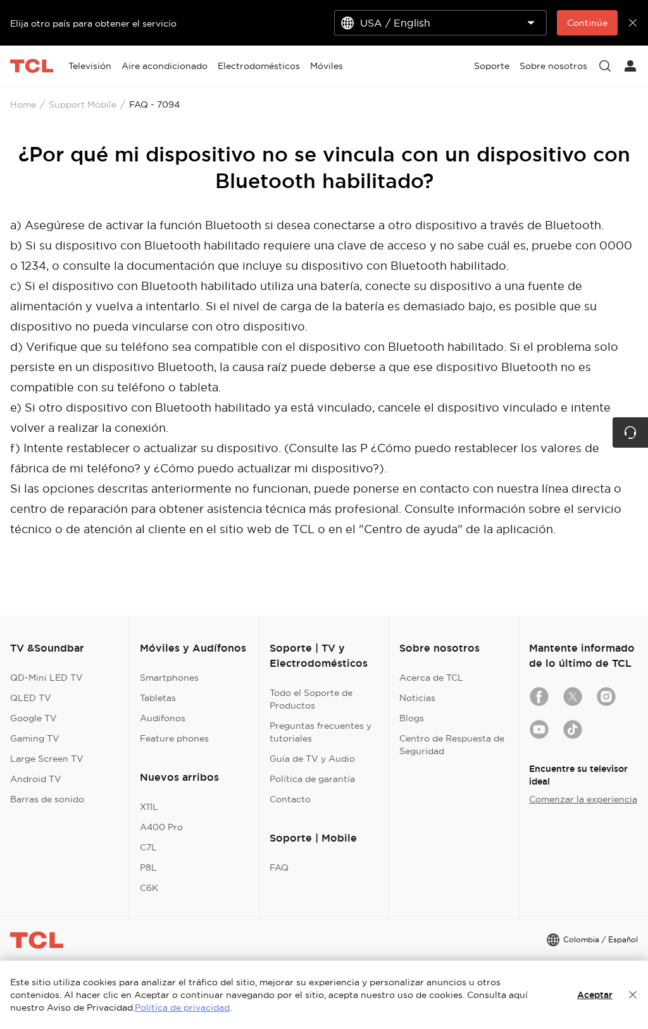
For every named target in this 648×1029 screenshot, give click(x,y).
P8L (148, 867)
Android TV (35, 779)
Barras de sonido (47, 799)
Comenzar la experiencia (583, 799)
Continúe (587, 22)
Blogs (411, 718)
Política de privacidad (182, 1007)
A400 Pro (161, 827)
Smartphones (169, 677)
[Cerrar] (632, 995)
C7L (148, 847)
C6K (149, 887)
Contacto (290, 799)
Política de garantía (312, 779)
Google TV (33, 718)
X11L (149, 806)
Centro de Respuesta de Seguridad (451, 745)
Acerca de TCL (431, 677)
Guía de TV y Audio (312, 758)
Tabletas (158, 698)
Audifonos (162, 718)
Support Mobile (82, 104)
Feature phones (174, 738)
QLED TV (30, 698)
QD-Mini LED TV (46, 677)
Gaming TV (34, 738)
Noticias (417, 698)
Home (23, 104)
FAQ (279, 867)
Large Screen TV (47, 758)
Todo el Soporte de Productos (311, 699)
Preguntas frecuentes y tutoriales (320, 732)
